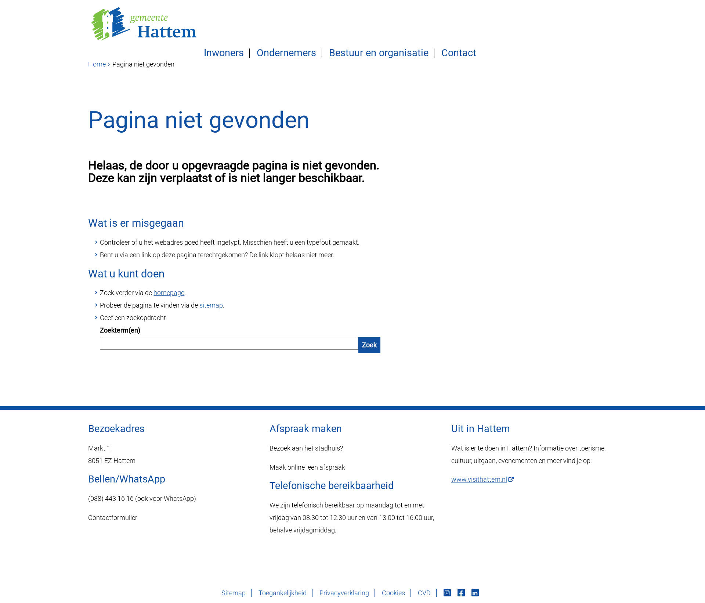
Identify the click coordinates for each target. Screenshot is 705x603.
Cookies (393, 593)
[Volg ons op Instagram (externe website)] (448, 593)
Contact (458, 53)
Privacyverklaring (344, 593)
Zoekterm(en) (120, 330)
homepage (168, 293)
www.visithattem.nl (479, 479)
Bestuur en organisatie (379, 53)
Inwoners (224, 53)
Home (97, 64)
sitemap (211, 305)
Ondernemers (286, 53)
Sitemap (233, 593)
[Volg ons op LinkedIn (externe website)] (475, 593)
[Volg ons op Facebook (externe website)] (462, 593)
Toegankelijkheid (282, 593)
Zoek (369, 345)
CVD (424, 593)
